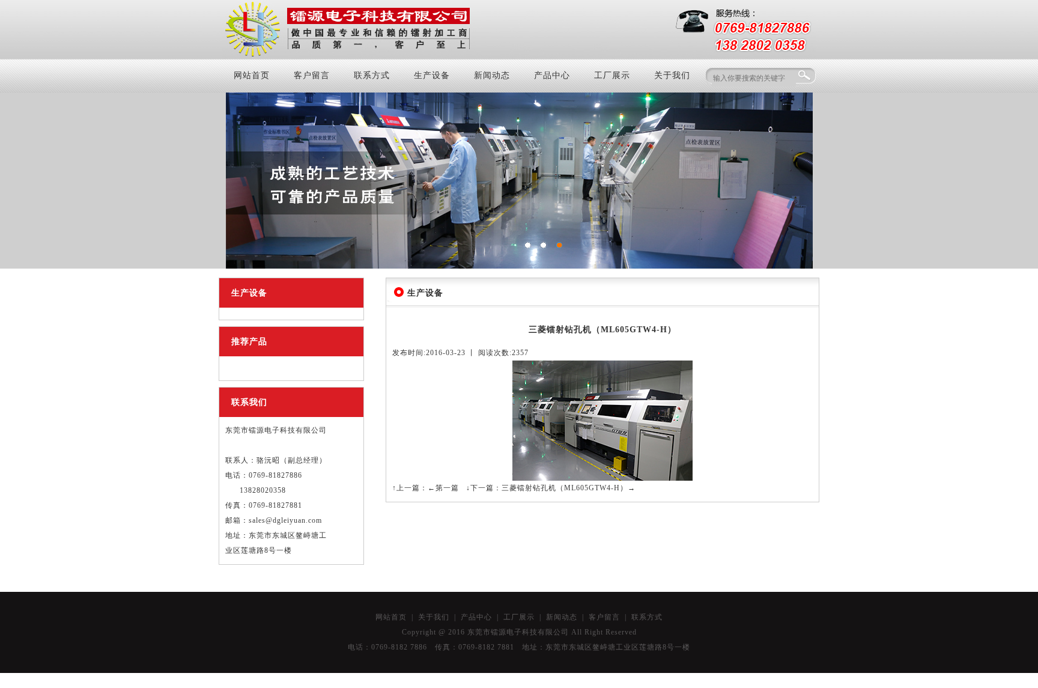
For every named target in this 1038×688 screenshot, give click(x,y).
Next (795, 178)
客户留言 (312, 75)
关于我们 (672, 75)
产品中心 (552, 75)
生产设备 (432, 75)
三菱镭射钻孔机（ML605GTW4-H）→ (569, 488)
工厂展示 (612, 75)
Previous (244, 178)
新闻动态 (492, 75)
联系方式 (372, 75)
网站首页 (252, 75)
